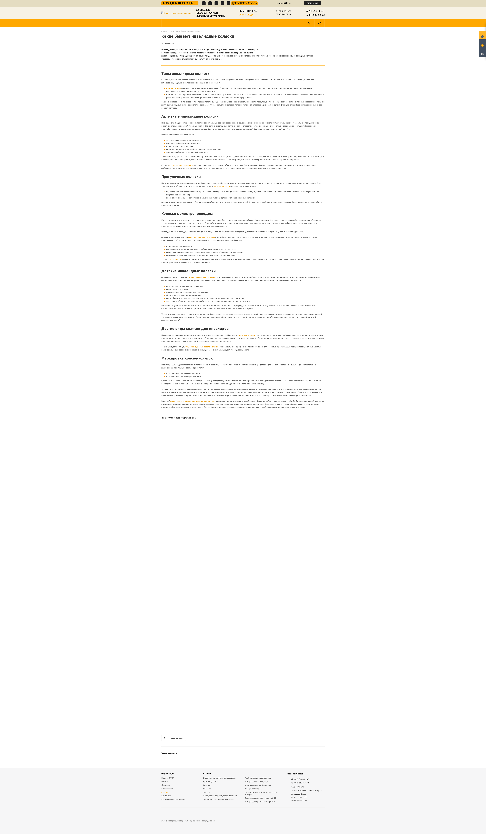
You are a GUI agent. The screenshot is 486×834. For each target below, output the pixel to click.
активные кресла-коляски (181, 165)
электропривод (174, 259)
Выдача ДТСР (167, 778)
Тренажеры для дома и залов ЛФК (260, 798)
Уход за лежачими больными (258, 785)
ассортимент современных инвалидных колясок (192, 401)
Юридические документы (173, 799)
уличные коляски (222, 186)
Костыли (207, 789)
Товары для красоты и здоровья (260, 801)
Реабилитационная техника (258, 778)
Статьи (164, 792)
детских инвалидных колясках (202, 277)
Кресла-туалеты (210, 781)
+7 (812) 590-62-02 (300, 779)
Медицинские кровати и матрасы (218, 799)
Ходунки (207, 785)
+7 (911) (314, 10)
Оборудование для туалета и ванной (220, 796)
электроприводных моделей (201, 237)
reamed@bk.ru (284, 3)
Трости (206, 792)
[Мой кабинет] (320, 23)
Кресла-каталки (173, 88)
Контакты (166, 796)
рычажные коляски (246, 335)
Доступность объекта (244, 3)
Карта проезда (246, 14)
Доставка (165, 785)
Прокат (164, 781)
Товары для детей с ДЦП (256, 781)
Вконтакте (248, 820)
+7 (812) (315, 14)
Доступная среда (252, 789)
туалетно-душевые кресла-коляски (201, 347)
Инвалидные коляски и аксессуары (219, 778)
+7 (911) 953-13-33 (300, 783)
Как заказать (167, 789)
